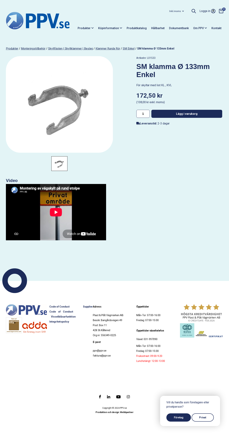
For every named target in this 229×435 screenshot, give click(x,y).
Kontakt (216, 28)
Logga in (204, 11)
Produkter (84, 28)
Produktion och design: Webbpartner (114, 412)
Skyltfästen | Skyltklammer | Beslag (70, 48)
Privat (202, 417)
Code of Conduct (59, 306)
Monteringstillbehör (33, 48)
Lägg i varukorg (187, 113)
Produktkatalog (137, 28)
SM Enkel (129, 48)
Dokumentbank (179, 28)
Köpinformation (109, 28)
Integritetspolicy (59, 321)
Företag (178, 417)
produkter (12, 48)
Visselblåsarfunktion (63, 316)
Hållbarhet (158, 28)
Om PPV (198, 28)
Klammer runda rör (108, 48)
